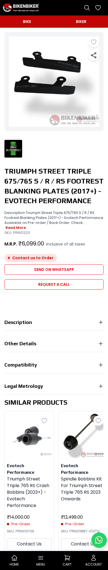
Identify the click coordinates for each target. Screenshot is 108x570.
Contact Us (29, 544)
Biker (81, 21)
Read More (16, 227)
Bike (27, 21)
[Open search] (87, 7)
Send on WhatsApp (54, 269)
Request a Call (54, 284)
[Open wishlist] (98, 7)
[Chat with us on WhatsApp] (99, 540)
